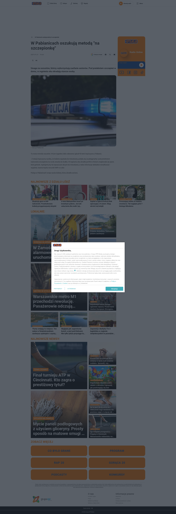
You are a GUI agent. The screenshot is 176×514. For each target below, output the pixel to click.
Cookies (65, 283)
